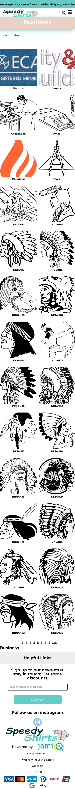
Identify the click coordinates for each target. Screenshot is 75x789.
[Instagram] (37, 722)
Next (54, 642)
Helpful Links (37, 657)
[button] (51, 746)
